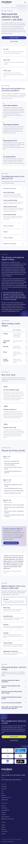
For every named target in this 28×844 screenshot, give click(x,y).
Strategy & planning (8, 226)
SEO (2, 791)
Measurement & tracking (9, 188)
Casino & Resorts (5, 816)
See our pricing (14, 41)
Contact (3, 833)
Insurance (4, 812)
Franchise (4, 814)
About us (3, 825)
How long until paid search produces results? (12, 697)
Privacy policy (4, 841)
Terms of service (11, 841)
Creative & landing (8, 237)
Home (3, 7)
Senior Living (4, 808)
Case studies (4, 831)
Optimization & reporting (9, 243)
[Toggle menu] (25, 2)
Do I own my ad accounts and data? (11, 702)
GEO (2, 793)
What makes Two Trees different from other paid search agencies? (12, 707)
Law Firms (4, 805)
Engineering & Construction (8, 818)
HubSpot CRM (5, 799)
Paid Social (4, 789)
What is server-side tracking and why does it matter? (12, 692)
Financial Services (5, 810)
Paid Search (4, 786)
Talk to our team (14, 37)
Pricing (3, 827)
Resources (4, 829)
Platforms (5, 231)
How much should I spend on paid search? (11, 686)
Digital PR (4, 795)
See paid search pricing (11, 543)
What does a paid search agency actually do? (11, 681)
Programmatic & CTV (6, 797)
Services (7, 7)
